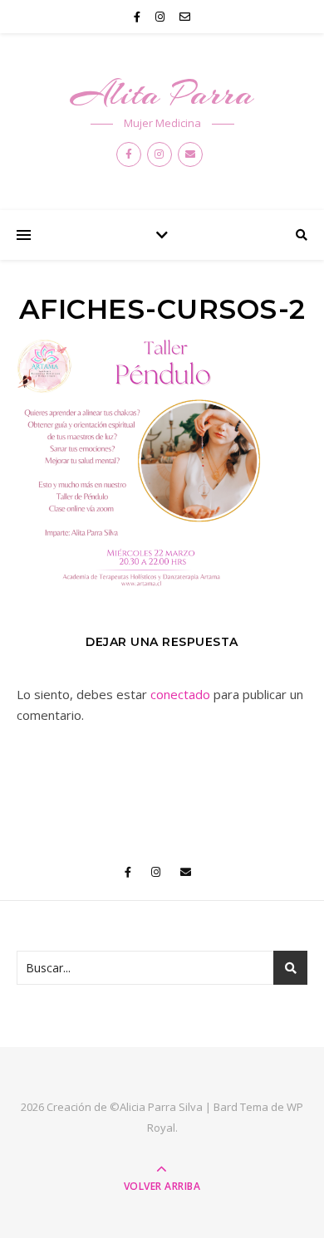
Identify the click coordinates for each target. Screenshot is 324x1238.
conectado (180, 694)
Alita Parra (162, 93)
